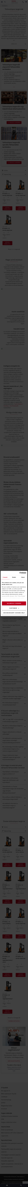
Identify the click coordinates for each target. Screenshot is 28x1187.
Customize (13, 608)
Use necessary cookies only (14, 612)
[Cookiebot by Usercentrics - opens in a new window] (19, 573)
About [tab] (23, 577)
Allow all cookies (14, 603)
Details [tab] (14, 577)
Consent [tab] (5, 577)
